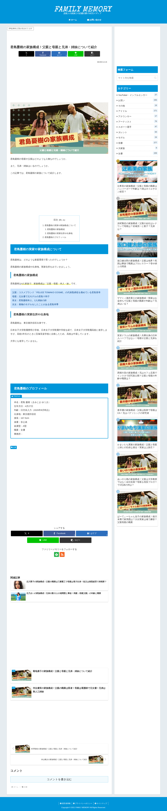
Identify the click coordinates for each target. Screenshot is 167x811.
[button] (92, 54)
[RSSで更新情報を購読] (62, 554)
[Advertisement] (59, 36)
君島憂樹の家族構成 (56, 229)
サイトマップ (101, 803)
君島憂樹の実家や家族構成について (60, 225)
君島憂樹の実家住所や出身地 (59, 233)
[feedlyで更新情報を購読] (56, 554)
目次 (56, 220)
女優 (14, 447)
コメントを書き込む (59, 779)
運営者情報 (66, 803)
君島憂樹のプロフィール (55, 237)
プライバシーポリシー (83, 803)
